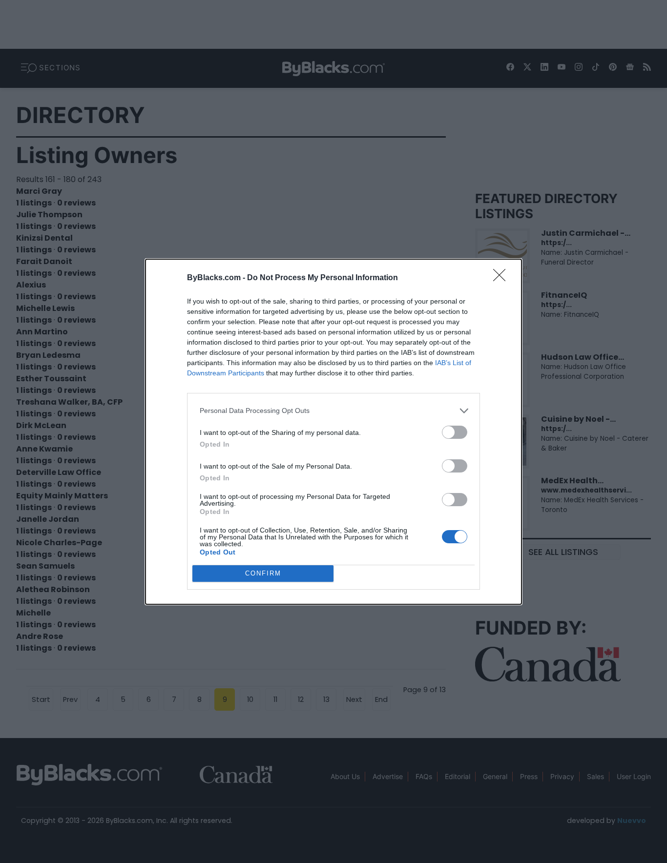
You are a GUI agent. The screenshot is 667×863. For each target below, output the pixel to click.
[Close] (502, 278)
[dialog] (333, 431)
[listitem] (333, 411)
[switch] (454, 432)
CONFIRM (263, 573)
